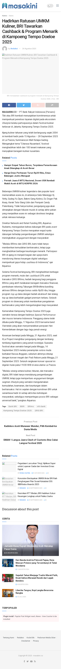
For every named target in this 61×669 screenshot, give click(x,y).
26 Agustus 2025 (29, 49)
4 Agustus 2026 (22, 584)
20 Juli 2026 (21, 597)
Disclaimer (25, 641)
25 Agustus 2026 (12, 553)
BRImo (31, 406)
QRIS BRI (39, 411)
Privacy (36, 641)
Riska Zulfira (25, 473)
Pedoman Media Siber (46, 638)
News (11, 16)
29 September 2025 (35, 500)
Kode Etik (30, 638)
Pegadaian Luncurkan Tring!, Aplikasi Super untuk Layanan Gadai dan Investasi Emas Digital (36, 466)
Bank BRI (13, 406)
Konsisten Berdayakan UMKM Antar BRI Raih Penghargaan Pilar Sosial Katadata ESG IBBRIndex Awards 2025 (37, 481)
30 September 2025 (35, 488)
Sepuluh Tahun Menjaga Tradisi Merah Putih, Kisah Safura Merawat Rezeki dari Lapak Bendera (37, 578)
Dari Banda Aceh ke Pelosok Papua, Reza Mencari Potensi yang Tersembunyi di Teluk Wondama (36, 563)
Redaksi (14, 49)
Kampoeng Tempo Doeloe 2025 (18, 411)
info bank (41, 406)
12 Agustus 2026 (23, 569)
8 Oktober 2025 (39, 473)
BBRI (22, 406)
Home (4, 16)
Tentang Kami (8, 638)
